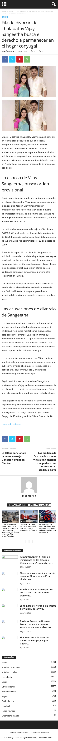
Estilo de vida (8, 701)
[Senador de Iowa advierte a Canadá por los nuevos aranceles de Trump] (29, 516)
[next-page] (31, 541)
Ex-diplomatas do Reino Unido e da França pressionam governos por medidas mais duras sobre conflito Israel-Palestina (10, 530)
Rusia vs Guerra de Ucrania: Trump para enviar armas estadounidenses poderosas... (36, 624)
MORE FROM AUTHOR (39, 505)
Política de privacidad (40, 732)
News (11, 11)
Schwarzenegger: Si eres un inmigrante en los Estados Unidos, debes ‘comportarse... (36, 560)
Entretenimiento (9, 691)
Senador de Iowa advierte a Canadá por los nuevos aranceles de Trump (28, 527)
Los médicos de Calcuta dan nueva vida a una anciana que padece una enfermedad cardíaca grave (44, 461)
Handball (6, 706)
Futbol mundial (8, 711)
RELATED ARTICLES (17, 505)
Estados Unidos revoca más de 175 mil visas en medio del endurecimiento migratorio (47, 528)
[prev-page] (27, 541)
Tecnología (7, 677)
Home (4, 11)
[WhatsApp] (27, 59)
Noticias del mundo (10, 667)
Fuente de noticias (11, 424)
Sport (4, 682)
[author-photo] (29, 485)
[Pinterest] (19, 59)
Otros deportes (8, 687)
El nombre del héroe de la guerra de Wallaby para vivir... (38, 607)
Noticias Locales (9, 672)
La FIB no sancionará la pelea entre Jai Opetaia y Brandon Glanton (14, 458)
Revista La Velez (45, 737)
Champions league (10, 716)
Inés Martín (9, 51)
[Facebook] (5, 59)
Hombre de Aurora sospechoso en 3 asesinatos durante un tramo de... (37, 592)
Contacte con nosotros (18, 732)
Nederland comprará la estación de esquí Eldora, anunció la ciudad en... (37, 576)
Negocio (5, 696)
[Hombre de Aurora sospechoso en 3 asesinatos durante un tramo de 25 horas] (10, 594)
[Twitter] (12, 59)
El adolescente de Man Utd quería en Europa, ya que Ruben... (34, 640)
